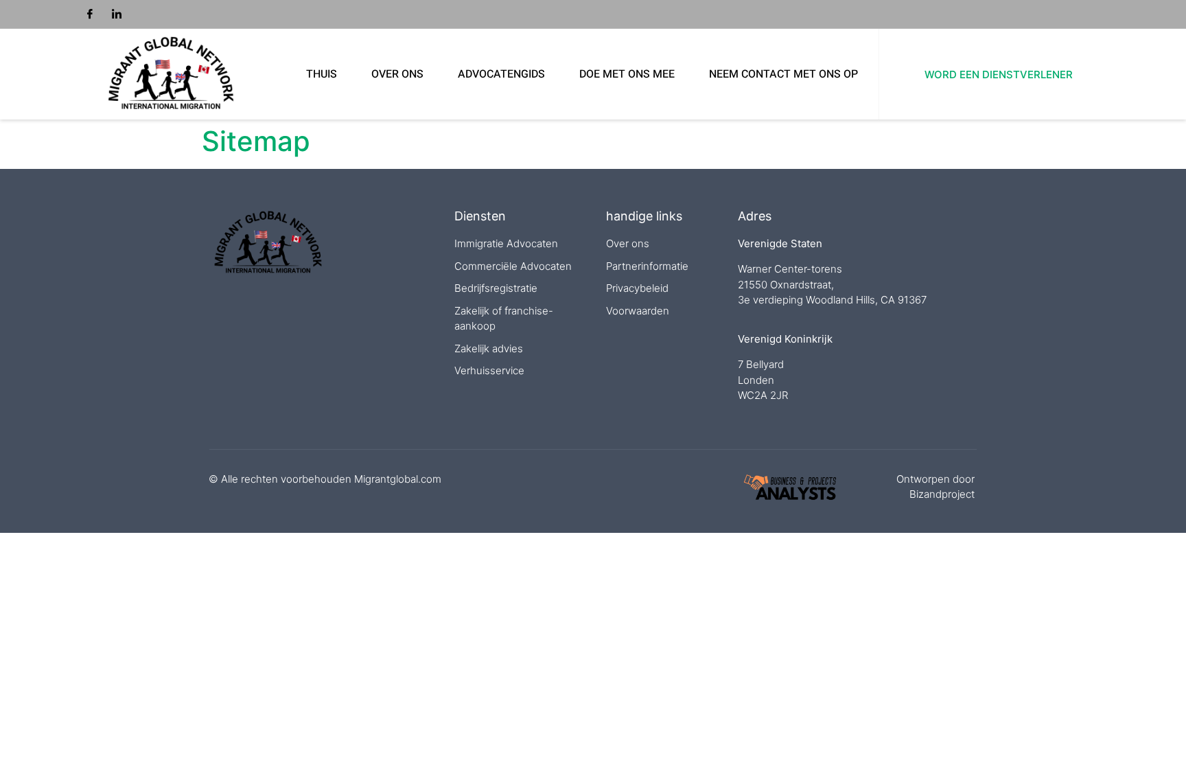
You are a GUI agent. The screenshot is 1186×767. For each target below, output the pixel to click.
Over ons (397, 74)
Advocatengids (501, 74)
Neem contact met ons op (783, 74)
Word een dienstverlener (999, 74)
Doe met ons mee (627, 74)
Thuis (321, 74)
